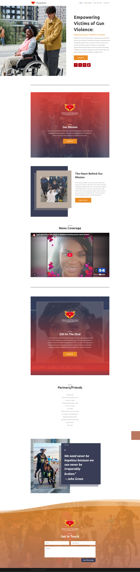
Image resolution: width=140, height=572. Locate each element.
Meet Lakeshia (88, 3)
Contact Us (106, 3)
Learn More (83, 200)
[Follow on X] (80, 65)
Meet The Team (98, 3)
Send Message (88, 560)
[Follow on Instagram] (84, 65)
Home (80, 3)
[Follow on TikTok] (89, 65)
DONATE (81, 57)
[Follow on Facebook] (76, 65)
